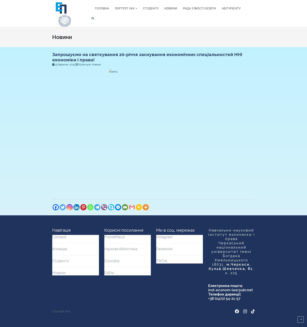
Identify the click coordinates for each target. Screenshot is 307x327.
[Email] (125, 207)
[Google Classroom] (139, 207)
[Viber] (104, 207)
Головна (102, 8)
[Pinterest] (83, 207)
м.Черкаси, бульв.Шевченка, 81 (231, 266)
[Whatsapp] (90, 207)
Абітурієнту (231, 8)
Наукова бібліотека (120, 249)
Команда (59, 249)
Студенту (151, 8)
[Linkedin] (76, 207)
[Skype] (111, 207)
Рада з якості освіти (199, 8)
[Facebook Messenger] (118, 207)
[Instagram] (69, 207)
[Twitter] (63, 207)
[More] (146, 207)
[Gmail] (132, 207)
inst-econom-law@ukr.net (230, 290)
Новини (170, 8)
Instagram (164, 237)
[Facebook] (56, 207)
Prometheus (114, 237)
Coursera (111, 261)
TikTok (161, 261)
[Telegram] (97, 207)
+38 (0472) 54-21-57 (224, 298)
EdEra (109, 273)
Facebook (164, 249)
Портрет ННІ (124, 8)
